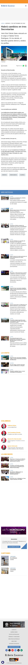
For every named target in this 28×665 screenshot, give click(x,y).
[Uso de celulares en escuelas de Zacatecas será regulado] (5, 246)
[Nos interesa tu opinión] (14, 624)
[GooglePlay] (21, 650)
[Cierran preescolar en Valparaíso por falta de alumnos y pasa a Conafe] (5, 309)
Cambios (22, 174)
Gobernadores (13, 174)
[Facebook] (6, 650)
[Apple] (18, 650)
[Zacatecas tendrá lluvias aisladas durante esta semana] (5, 201)
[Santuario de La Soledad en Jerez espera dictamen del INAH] (5, 478)
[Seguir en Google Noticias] (26, 66)
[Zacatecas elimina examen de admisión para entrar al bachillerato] (5, 230)
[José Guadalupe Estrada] (4, 433)
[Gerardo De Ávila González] (4, 440)
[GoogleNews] (15, 650)
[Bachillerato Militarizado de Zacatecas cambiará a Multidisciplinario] (5, 472)
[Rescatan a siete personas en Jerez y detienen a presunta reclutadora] (5, 277)
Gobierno (4, 174)
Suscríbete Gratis (14, 546)
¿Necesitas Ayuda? (14, 647)
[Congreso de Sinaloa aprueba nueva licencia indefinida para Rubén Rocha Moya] (5, 465)
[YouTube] (12, 650)
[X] (9, 650)
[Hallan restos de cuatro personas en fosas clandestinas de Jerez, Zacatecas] (5, 261)
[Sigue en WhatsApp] (23, 66)
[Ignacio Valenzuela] (4, 447)
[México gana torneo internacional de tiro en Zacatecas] (5, 215)
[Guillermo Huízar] (4, 426)
